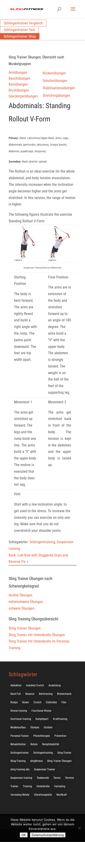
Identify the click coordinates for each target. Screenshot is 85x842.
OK (24, 835)
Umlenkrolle (43, 786)
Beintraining (46, 693)
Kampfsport (42, 719)
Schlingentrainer (19, 752)
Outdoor (48, 727)
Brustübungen (19, 90)
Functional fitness (41, 710)
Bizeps (14, 702)
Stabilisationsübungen (59, 88)
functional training (20, 719)
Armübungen (18, 72)
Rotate (34, 744)
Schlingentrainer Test (19, 30)
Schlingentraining (42, 542)
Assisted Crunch (35, 685)
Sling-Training (18, 761)
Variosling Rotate (19, 794)
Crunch (37, 702)
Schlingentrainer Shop (20, 36)
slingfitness (36, 761)
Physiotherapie (41, 735)
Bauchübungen (19, 78)
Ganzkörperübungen (23, 96)
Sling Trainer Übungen (25, 628)
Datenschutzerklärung (48, 835)
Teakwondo (43, 777)
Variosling (59, 786)
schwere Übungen (21, 608)
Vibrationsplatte (43, 794)
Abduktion (16, 685)
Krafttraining (60, 719)
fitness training (18, 710)
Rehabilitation (18, 744)
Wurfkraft (61, 794)
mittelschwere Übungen (26, 602)
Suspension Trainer (44, 769)
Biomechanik (64, 693)
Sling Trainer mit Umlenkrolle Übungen (37, 635)
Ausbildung (55, 685)
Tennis (57, 777)
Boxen (25, 702)
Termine (69, 777)
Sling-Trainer (64, 752)
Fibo (63, 702)
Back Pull (15, 693)
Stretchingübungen (56, 95)
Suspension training (21, 777)
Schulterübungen (55, 81)
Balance (29, 693)
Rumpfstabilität (50, 744)
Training (27, 786)
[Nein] (79, 828)
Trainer (14, 786)
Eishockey (51, 702)
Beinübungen (18, 84)
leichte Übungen (20, 595)
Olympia (34, 727)
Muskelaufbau (18, 727)
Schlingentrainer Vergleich (23, 23)
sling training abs (19, 769)
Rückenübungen (54, 73)
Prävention (60, 735)
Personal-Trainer (19, 735)
